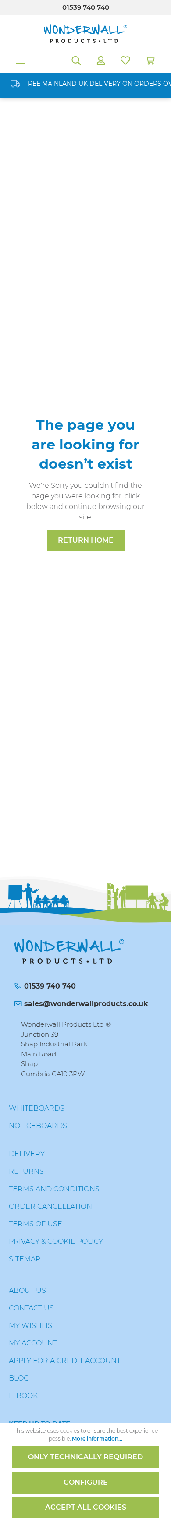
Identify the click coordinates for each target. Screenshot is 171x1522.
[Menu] (20, 60)
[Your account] (101, 60)
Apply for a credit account (65, 1360)
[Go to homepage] (85, 33)
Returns (26, 1171)
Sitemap (24, 1259)
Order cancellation (50, 1206)
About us (27, 1290)
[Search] (76, 60)
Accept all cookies (85, 1507)
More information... (97, 1438)
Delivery (27, 1154)
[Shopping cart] (150, 60)
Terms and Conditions (54, 1189)
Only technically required (85, 1457)
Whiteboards (36, 1108)
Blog (19, 1378)
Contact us (31, 1308)
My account (33, 1343)
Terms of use (35, 1224)
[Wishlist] (125, 60)
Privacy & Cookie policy (56, 1241)
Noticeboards (38, 1126)
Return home (86, 540)
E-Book (23, 1395)
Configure (86, 1482)
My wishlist (32, 1325)
